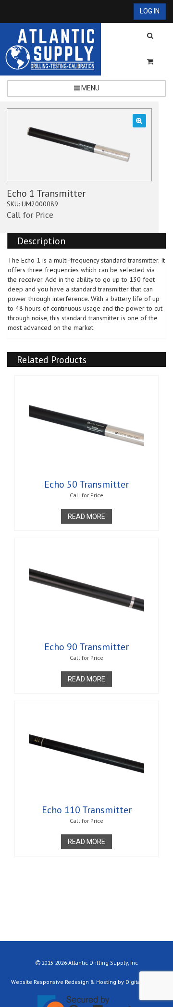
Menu (89, 88)
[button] (139, 120)
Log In (150, 11)
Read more (86, 516)
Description (41, 241)
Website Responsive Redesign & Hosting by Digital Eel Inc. (86, 981)
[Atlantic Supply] (50, 49)
